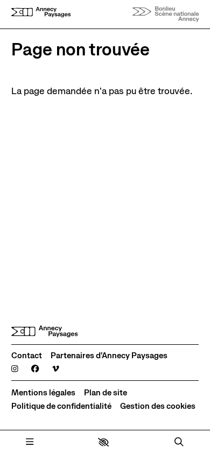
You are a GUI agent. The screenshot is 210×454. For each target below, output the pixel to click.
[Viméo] (55, 369)
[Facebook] (35, 369)
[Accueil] (41, 14)
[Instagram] (14, 369)
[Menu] (29, 442)
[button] (103, 442)
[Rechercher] (179, 442)
